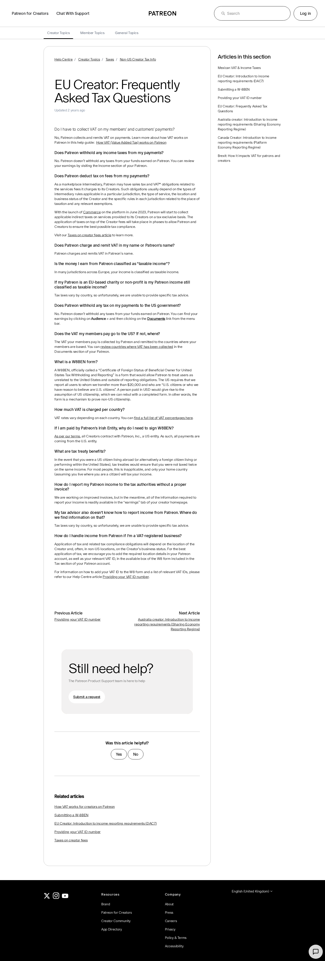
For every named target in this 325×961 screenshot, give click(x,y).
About (169, 904)
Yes (119, 754)
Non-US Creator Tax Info (138, 59)
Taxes (110, 59)
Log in (305, 13)
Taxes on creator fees (71, 840)
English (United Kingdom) (251, 891)
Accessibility (174, 946)
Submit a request (86, 697)
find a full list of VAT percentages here (163, 418)
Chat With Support (72, 13)
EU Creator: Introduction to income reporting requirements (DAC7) (105, 823)
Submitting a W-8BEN (71, 815)
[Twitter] (47, 897)
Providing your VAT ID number (126, 577)
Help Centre (63, 59)
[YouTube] (65, 897)
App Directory (111, 929)
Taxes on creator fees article (89, 235)
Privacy (170, 929)
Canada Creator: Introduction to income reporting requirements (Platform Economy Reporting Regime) (247, 142)
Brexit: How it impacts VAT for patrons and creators (249, 158)
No (135, 754)
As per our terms (67, 436)
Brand (105, 904)
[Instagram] (56, 897)
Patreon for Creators (30, 13)
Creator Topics (89, 59)
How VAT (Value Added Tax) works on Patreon (131, 142)
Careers (171, 921)
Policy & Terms (176, 938)
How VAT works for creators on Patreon (84, 807)
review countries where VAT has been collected (136, 347)
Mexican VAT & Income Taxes (239, 68)
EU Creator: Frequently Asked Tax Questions (242, 108)
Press (169, 912)
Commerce (92, 212)
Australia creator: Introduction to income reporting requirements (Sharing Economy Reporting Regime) (167, 624)
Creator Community (116, 921)
